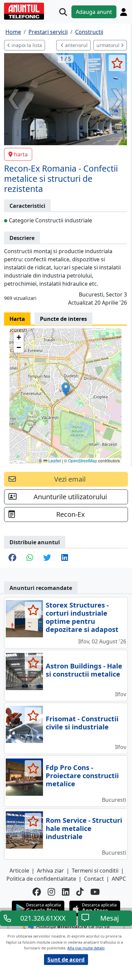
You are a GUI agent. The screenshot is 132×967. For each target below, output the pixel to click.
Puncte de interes (63, 319)
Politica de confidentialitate (41, 878)
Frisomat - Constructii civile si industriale (82, 722)
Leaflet (54, 460)
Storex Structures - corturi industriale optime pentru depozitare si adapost (82, 617)
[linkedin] (65, 891)
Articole (19, 870)
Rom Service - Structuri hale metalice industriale (84, 828)
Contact (94, 878)
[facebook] (36, 891)
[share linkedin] (64, 558)
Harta (17, 319)
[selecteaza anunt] (117, 63)
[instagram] (51, 891)
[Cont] (123, 11)
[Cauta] (63, 12)
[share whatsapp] (30, 558)
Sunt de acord (66, 959)
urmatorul (108, 45)
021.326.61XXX (43, 918)
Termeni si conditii (95, 870)
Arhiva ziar (50, 870)
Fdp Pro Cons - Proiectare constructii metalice (82, 775)
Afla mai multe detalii (86, 947)
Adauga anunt (94, 12)
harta (21, 154)
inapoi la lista (26, 45)
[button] (66, 389)
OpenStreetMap (82, 460)
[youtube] (95, 891)
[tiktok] (80, 891)
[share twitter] (47, 558)
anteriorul (76, 45)
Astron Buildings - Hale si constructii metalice (84, 670)
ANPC (119, 878)
